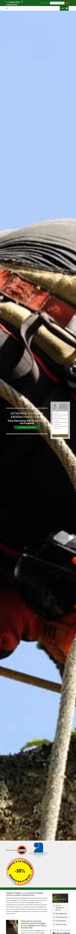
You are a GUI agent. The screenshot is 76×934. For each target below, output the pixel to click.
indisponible (14, 2)
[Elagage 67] (10, 8)
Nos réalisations (27, 427)
